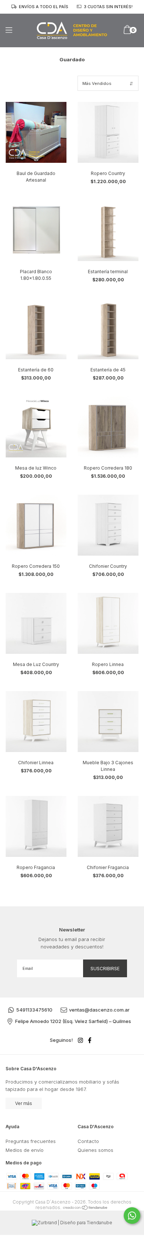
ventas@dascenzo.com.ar (99, 1010)
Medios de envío (25, 1150)
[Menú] (16, 30)
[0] (127, 32)
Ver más (23, 1103)
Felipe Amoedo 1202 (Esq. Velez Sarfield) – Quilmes (73, 1021)
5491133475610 (34, 1010)
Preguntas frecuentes (31, 1141)
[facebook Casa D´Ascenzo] (89, 1040)
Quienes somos (95, 1150)
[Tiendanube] (85, 1207)
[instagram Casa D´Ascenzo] (80, 1040)
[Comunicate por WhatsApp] (132, 1215)
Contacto (88, 1141)
